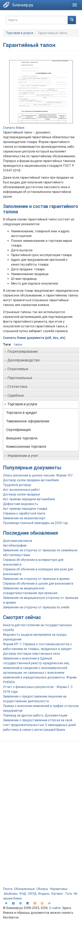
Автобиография (14, 545)
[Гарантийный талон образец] (41, 91)
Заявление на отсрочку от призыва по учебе (36, 607)
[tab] (41, 351)
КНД (22, 894)
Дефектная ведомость (20, 504)
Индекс (44, 894)
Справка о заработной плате (24, 513)
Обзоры (42, 889)
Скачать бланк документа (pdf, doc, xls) (34, 338)
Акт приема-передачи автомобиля (29, 499)
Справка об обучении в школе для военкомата (38, 583)
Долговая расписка (17, 541)
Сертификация (18, 430)
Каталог (57, 894)
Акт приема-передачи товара (25, 509)
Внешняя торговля (21, 438)
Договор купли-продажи (21, 494)
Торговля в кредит (21, 413)
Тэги (68, 894)
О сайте (55, 908)
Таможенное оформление (27, 421)
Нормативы (59, 889)
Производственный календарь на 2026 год (35, 523)
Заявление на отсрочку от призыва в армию (36, 579)
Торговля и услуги (19, 33)
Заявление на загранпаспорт (24, 518)
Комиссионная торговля (26, 447)
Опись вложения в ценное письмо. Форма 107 (37, 475)
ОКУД (32, 894)
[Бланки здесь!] (6, 5)
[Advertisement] (41, 789)
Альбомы (11, 894)
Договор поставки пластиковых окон (31, 653)
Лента (7, 889)
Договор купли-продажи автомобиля (31, 480)
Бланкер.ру (22, 5)
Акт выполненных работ (21, 490)
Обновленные (24, 889)
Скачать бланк (13, 128)
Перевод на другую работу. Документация (35, 715)
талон (18, 344)
